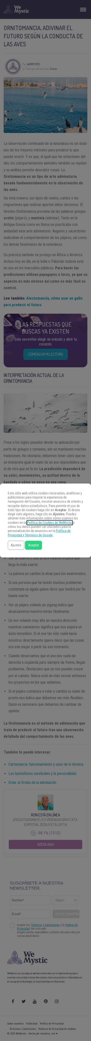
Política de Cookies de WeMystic (49, 523)
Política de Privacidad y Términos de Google (39, 533)
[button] (16, 545)
